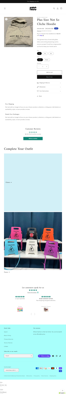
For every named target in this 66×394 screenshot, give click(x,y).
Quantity (39, 63)
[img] (33, 290)
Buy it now (49, 77)
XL (39, 53)
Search (6, 332)
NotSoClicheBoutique (11, 375)
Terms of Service (8, 343)
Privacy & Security (8, 339)
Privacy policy (37, 375)
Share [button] (40, 96)
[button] (5, 8)
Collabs (6, 346)
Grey (40, 59)
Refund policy (29, 375)
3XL (51, 53)
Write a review (33, 138)
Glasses (8, 182)
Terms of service (44, 375)
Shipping (39, 30)
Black (46, 59)
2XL (45, 53)
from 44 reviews (32, 292)
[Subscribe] (31, 356)
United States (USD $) (11, 370)
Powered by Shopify (21, 375)
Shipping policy (53, 375)
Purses (6, 272)
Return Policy (7, 335)
